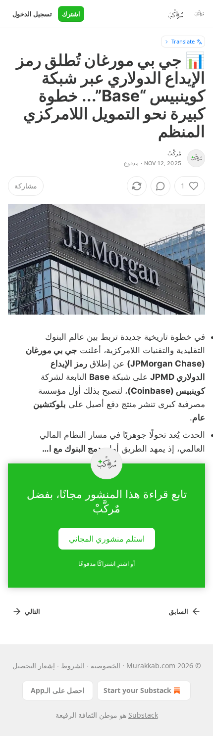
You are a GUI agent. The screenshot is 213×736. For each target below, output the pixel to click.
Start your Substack (137, 690)
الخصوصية (105, 665)
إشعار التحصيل (33, 665)
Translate (183, 41)
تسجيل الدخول (32, 13)
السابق (178, 611)
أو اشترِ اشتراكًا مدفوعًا (106, 563)
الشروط (73, 665)
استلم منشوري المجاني (107, 538)
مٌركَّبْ (174, 153)
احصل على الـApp (58, 690)
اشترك (71, 13)
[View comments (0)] (160, 186)
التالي (32, 611)
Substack (143, 715)
